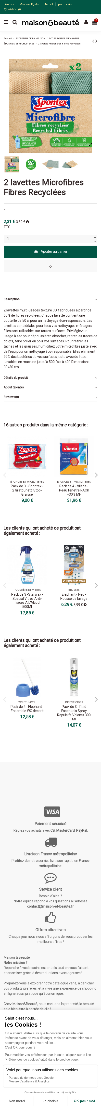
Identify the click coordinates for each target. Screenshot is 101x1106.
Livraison (9, 4)
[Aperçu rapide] (43, 452)
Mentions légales (30, 4)
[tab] (50, 299)
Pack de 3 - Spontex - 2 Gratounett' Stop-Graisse (27, 490)
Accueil (49, 4)
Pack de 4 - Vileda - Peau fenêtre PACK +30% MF (74, 490)
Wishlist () (14, 9)
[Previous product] (93, 41)
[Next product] (96, 41)
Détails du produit (16, 377)
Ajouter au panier (54, 251)
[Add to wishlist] (50, 266)
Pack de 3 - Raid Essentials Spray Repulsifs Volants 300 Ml (74, 713)
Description (12, 299)
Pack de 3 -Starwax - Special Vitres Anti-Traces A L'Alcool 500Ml (27, 600)
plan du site (65, 4)
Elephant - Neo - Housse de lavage (74, 596)
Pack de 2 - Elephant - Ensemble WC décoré (27, 709)
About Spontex (14, 387)
